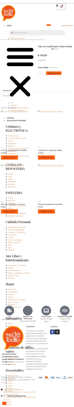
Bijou (19, 39)
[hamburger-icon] (49, 25)
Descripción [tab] (7, 90)
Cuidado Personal (18, 222)
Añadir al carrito (54, 73)
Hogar (10, 284)
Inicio (9, 26)
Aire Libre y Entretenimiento (17, 258)
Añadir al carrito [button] (9, 157)
